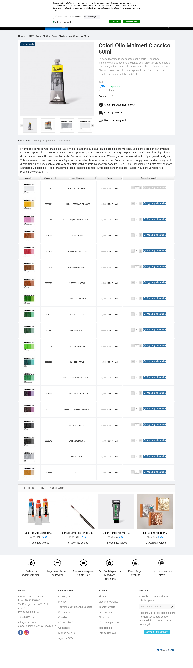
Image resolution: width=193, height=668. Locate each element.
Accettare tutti (131, 22)
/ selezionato (62, 22)
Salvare (115, 22)
